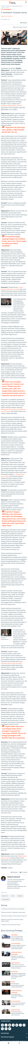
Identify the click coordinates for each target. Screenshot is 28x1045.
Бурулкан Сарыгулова (7, 16)
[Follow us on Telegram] (13, 1025)
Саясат (13, 982)
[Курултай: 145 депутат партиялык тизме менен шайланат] (6, 953)
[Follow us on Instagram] (24, 1025)
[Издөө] (19, 1043)
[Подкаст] (9, 1028)
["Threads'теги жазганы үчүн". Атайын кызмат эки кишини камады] (6, 964)
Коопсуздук (14, 971)
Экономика (14, 935)
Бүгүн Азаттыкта (15, 943)
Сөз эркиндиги (6, 9)
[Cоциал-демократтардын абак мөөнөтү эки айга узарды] (6, 1002)
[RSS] (6, 1028)
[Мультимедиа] (8, 1043)
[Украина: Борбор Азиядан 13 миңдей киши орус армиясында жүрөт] (6, 945)
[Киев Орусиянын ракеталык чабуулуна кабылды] (6, 992)
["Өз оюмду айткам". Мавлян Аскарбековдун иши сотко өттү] (6, 1011)
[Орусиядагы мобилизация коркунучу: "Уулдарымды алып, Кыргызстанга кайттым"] (6, 973)
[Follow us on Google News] (16, 1025)
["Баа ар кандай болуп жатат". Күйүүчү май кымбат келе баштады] (6, 936)
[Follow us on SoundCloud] (20, 1025)
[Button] (23, 23)
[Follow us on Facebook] (2, 1025)
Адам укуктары (15, 963)
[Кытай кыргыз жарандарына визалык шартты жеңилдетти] (6, 983)
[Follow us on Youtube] (9, 1025)
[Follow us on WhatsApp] (2, 1028)
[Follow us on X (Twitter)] (6, 1025)
